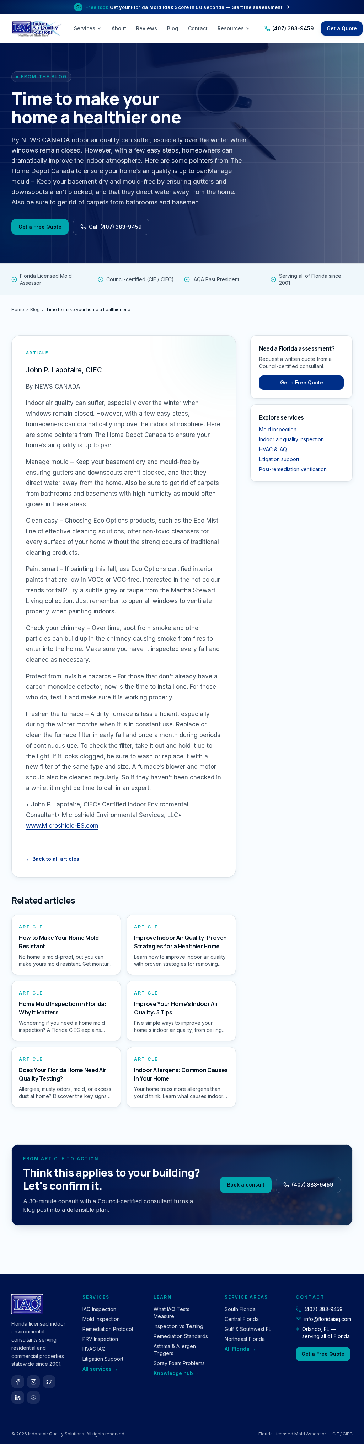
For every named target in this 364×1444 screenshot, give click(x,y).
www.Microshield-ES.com (62, 825)
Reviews (146, 28)
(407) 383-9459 (293, 28)
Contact (198, 28)
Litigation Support (102, 1359)
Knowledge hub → (176, 1373)
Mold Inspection (101, 1319)
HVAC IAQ (94, 1349)
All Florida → (240, 1349)
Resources (231, 28)
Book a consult (245, 1185)
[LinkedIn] (17, 1397)
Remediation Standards (181, 1336)
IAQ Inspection (99, 1309)
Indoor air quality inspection (291, 439)
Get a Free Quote (39, 227)
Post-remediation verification (293, 469)
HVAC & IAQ (273, 449)
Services (84, 28)
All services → (100, 1369)
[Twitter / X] (49, 1381)
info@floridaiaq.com (327, 1319)
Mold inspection (277, 429)
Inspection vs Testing (178, 1326)
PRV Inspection (100, 1339)
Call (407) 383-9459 (115, 227)
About (119, 28)
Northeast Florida (245, 1339)
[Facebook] (17, 1381)
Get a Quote (342, 28)
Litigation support (279, 459)
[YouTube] (33, 1397)
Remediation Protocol (107, 1329)
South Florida (240, 1309)
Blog (172, 28)
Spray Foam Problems (179, 1363)
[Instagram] (33, 1381)
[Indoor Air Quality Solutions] (37, 28)
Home (17, 309)
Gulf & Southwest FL (248, 1329)
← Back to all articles (52, 859)
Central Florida (242, 1319)
